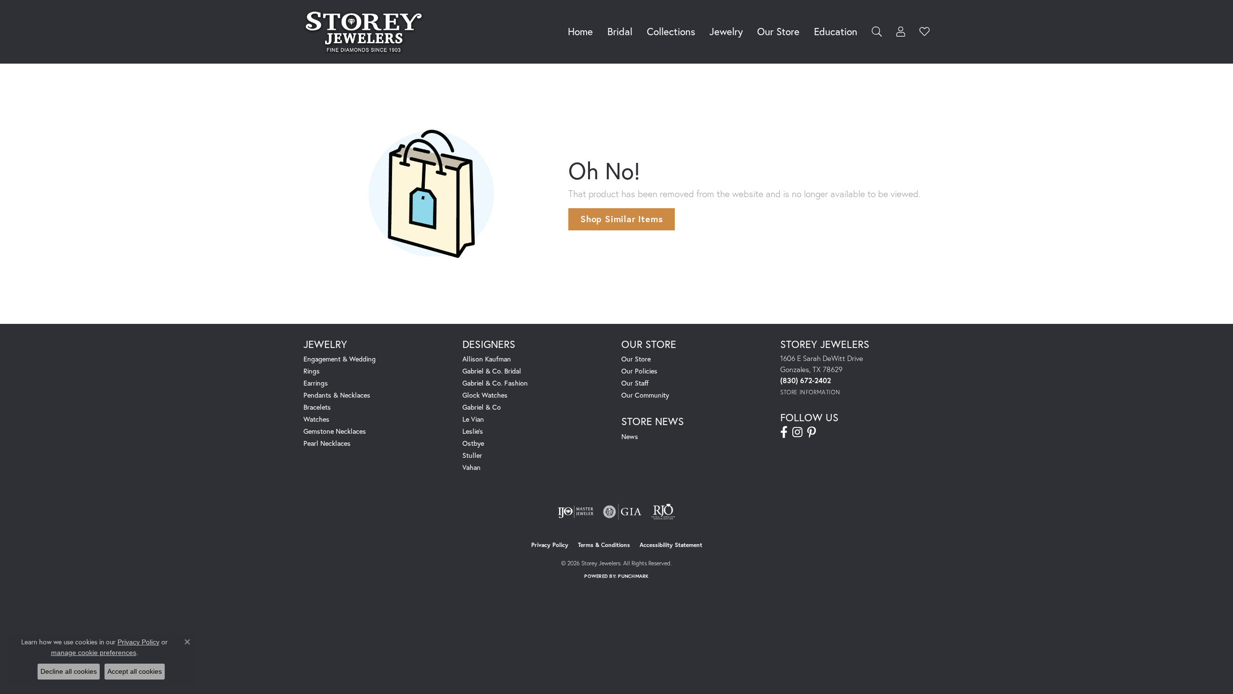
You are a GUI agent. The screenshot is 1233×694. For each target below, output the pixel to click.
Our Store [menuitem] (636, 358)
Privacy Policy (549, 544)
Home (580, 31)
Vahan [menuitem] (471, 467)
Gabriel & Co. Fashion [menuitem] (495, 382)
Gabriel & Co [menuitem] (481, 407)
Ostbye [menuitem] (473, 443)
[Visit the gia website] (622, 512)
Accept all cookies (134, 671)
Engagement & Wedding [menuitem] (339, 358)
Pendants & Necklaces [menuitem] (336, 395)
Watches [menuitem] (316, 419)
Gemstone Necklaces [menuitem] (334, 431)
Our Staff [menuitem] (635, 382)
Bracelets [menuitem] (317, 407)
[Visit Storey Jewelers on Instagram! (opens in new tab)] (797, 432)
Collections (671, 31)
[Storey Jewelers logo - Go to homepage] (366, 32)
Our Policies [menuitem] (639, 370)
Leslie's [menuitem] (472, 431)
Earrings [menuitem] (315, 382)
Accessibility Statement (671, 544)
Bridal (619, 31)
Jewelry (726, 31)
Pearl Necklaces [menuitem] (327, 443)
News (629, 436)
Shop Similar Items (621, 219)
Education (835, 31)
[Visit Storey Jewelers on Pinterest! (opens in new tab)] (811, 432)
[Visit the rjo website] (663, 512)
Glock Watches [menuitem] (485, 395)
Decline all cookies (68, 671)
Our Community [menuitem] (645, 395)
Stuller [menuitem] (472, 455)
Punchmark (633, 576)
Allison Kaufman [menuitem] (486, 358)
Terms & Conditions (604, 544)
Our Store (778, 31)
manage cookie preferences (93, 652)
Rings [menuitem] (311, 370)
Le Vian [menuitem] (473, 419)
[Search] (877, 32)
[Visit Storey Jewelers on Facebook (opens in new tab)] (783, 432)
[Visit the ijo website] (576, 512)
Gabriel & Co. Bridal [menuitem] (491, 370)
